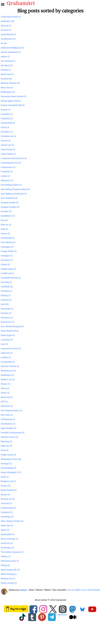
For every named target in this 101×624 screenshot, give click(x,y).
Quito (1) (5, 477)
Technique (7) (7, 547)
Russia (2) (5, 494)
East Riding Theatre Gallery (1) (15, 189)
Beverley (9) (6, 78)
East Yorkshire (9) (9, 198)
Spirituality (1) (7, 534)
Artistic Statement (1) (11, 52)
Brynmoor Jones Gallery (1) (13, 96)
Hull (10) (5, 304)
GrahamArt (21, 3)
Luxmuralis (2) (8, 362)
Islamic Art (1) (7, 322)
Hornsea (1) (6, 300)
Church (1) (6, 140)
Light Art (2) (6, 353)
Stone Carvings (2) (9, 538)
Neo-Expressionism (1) (11, 410)
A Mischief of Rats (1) (11, 16)
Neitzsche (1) (7, 406)
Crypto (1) (5, 176)
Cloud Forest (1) (8, 149)
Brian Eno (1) (7, 87)
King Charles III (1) (10, 331)
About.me (62, 614)
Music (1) (5, 393)
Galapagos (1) (7, 247)
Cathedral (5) (7, 118)
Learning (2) (7, 339)
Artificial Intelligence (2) (12, 47)
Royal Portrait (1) (9, 490)
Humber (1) (6, 313)
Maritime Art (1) (8, 370)
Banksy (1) (6, 70)
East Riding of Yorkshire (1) (14, 193)
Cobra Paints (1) (8, 154)
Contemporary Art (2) (11, 162)
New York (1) (7, 415)
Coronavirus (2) (8, 167)
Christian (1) (6, 132)
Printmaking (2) (8, 468)
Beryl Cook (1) (7, 74)
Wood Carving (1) (9, 583)
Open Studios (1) (8, 428)
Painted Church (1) (9, 437)
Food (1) (4, 229)
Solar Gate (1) (7, 525)
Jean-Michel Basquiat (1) (12, 326)
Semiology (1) (7, 516)
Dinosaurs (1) (7, 180)
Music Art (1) (7, 397)
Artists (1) (5, 56)
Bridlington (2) (8, 92)
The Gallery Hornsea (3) (12, 552)
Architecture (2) (8, 39)
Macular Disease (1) (10, 366)
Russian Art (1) (8, 499)
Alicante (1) (6, 25)
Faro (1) (4, 220)
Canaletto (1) (7, 114)
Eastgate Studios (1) (10, 207)
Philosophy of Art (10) (11, 459)
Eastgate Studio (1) (9, 202)
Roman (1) (5, 485)
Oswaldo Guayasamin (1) (12, 432)
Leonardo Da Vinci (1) (11, 348)
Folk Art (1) (6, 224)
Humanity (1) (7, 308)
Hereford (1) (6, 291)
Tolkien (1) (6, 556)
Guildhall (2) (7, 286)
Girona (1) (5, 264)
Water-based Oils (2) (10, 569)
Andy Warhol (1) (8, 34)
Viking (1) (5, 565)
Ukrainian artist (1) (10, 561)
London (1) (6, 357)
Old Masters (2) (8, 423)
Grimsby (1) (6, 282)
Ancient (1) (6, 30)
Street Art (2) (7, 543)
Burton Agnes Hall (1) (11, 101)
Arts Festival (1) (8, 61)
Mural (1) (5, 388)
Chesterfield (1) (8, 123)
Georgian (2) (7, 255)
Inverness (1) (7, 317)
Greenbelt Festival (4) (11, 277)
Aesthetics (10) (7, 21)
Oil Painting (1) (8, 419)
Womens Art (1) (8, 578)
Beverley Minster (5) (10, 83)
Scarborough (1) (8, 508)
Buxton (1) (6, 109)
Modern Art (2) (8, 379)
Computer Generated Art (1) (14, 158)
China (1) (5, 127)
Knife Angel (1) (8, 335)
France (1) (5, 233)
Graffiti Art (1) (7, 273)
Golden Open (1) (8, 269)
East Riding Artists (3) (11, 185)
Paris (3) (4, 450)
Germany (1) (6, 260)
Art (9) (4, 43)
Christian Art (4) (8, 136)
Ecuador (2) (6, 211)
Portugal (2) (6, 463)
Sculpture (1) (7, 512)
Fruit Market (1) (8, 242)
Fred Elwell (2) (7, 238)
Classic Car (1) (7, 145)
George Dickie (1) (9, 251)
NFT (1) (4, 401)
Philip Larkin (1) (8, 454)
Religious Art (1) (8, 481)
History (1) (6, 295)
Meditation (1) (7, 375)
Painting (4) (6, 441)
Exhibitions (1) (8, 216)
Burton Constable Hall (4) (13, 105)
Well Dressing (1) (9, 574)
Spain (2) (5, 530)
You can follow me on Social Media (83, 590)
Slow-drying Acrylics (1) (12, 521)
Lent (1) (4, 344)
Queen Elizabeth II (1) (11, 472)
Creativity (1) (7, 171)
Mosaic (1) (5, 384)
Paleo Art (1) (6, 446)
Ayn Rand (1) (7, 65)
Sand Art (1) (6, 503)
